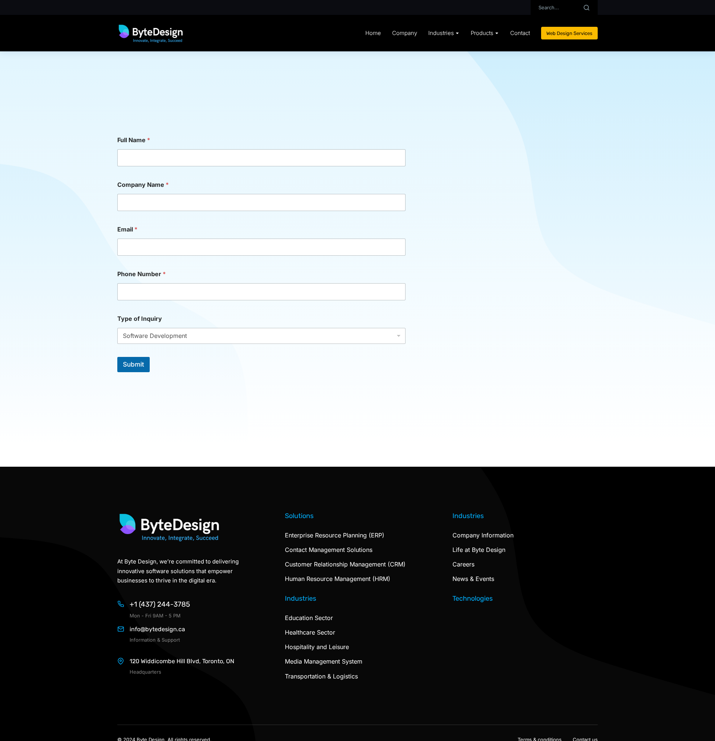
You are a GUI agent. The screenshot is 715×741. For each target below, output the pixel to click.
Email (127, 229)
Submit (133, 364)
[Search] (586, 7)
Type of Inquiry (139, 318)
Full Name (133, 140)
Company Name (143, 184)
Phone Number (141, 274)
